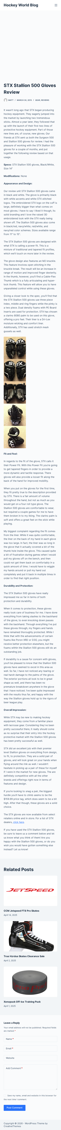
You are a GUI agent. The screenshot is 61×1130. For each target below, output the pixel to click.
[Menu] (56, 5)
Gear (37, 100)
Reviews (45, 100)
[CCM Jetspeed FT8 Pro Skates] (30, 891)
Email (9, 1048)
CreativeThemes (12, 1126)
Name (10, 1039)
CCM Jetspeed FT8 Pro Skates (21, 910)
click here (18, 822)
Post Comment (15, 1107)
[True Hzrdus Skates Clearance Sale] (30, 936)
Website (10, 1058)
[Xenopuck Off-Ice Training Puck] (30, 982)
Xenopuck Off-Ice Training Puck (22, 1001)
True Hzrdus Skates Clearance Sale (24, 956)
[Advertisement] (30, 42)
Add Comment (14, 1068)
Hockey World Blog (21, 5)
